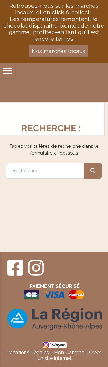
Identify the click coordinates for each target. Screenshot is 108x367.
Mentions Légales (28, 352)
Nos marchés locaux (59, 51)
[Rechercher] (93, 171)
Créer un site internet (69, 355)
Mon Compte (69, 352)
